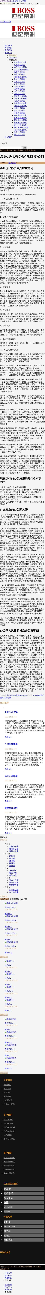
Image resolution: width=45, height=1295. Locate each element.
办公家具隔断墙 (11, 744)
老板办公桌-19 (10, 933)
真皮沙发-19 (9, 1049)
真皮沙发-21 (9, 1023)
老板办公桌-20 (10, 920)
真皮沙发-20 (9, 1036)
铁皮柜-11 (9, 978)
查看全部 (4, 957)
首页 (2, 150)
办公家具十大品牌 (18, 1)
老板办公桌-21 (10, 907)
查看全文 (8, 737)
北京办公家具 (5, 1)
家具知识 (8, 150)
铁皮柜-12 (9, 965)
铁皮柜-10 (9, 991)
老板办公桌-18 (10, 946)
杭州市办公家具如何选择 (16, 695)
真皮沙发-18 (9, 1062)
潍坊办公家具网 (11, 776)
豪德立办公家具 (11, 808)
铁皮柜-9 (8, 1004)
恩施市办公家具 (11, 712)
